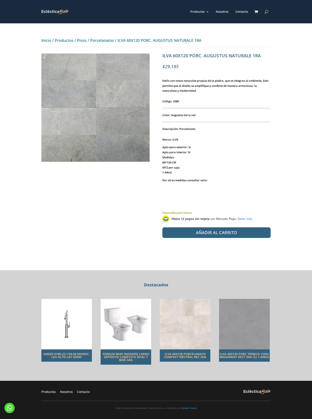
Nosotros (222, 12)
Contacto (241, 12)
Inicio (46, 40)
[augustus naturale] (95, 161)
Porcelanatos (102, 40)
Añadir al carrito (216, 232)
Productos (197, 12)
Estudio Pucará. (189, 407)
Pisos (82, 40)
